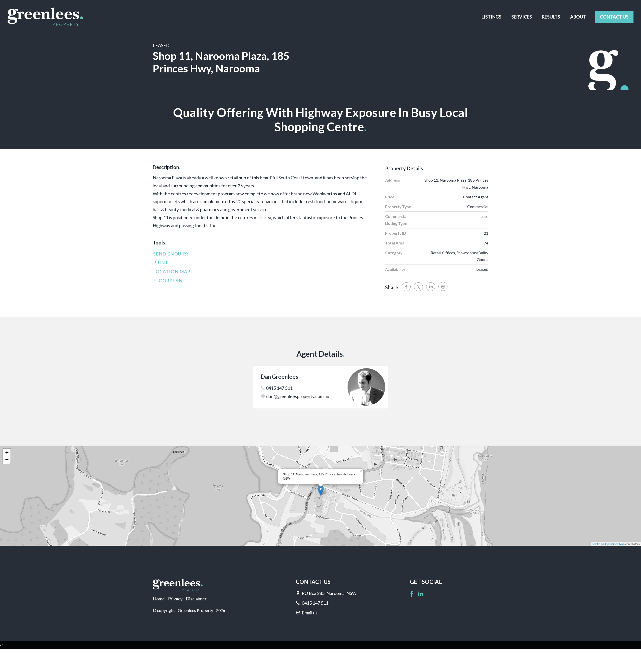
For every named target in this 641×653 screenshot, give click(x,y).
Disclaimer (196, 598)
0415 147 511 (279, 388)
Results (551, 17)
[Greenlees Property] (45, 16)
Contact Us (614, 17)
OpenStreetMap (614, 544)
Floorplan (168, 280)
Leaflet (596, 544)
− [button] (7, 460)
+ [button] (7, 452)
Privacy (175, 598)
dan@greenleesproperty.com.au (297, 396)
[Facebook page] (412, 594)
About (578, 17)
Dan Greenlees (279, 376)
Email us (309, 612)
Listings (491, 17)
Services (521, 17)
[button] (260, 262)
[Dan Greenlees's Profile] (368, 387)
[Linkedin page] (421, 594)
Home (159, 598)
